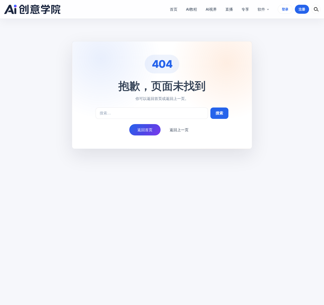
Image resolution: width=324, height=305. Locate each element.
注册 (302, 9)
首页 (173, 9)
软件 (261, 9)
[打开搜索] (315, 9)
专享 (245, 9)
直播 (229, 9)
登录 (285, 9)
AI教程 (191, 9)
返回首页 (145, 129)
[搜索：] (152, 113)
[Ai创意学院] (32, 9)
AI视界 (211, 9)
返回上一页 (179, 129)
